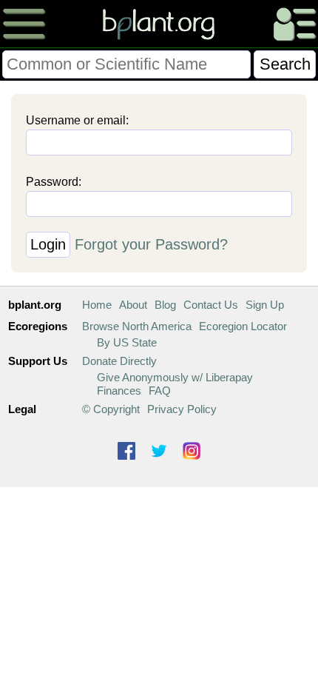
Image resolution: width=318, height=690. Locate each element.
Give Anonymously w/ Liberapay (175, 377)
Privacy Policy (182, 409)
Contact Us (210, 304)
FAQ (160, 390)
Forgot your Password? (151, 244)
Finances (119, 390)
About (133, 304)
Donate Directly (119, 361)
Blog (165, 304)
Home (97, 304)
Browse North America (137, 326)
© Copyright (111, 409)
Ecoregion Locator (243, 326)
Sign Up (265, 304)
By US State (127, 342)
